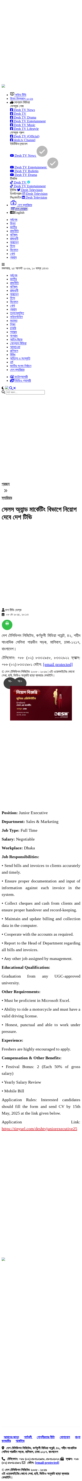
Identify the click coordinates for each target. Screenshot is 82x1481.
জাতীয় (13, 227)
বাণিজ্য (13, 235)
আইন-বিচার (16, 339)
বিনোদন (14, 250)
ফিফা (13, 223)
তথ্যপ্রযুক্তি (17, 313)
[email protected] (58, 664)
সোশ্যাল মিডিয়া (18, 343)
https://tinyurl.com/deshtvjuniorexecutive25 (39, 1128)
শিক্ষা (12, 324)
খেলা (12, 253)
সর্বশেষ (13, 219)
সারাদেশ (14, 242)
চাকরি (13, 328)
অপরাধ (13, 336)
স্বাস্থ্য (13, 332)
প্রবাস (13, 257)
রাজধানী (14, 238)
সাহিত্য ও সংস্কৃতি (20, 358)
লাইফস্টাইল (16, 317)
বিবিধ (12, 354)
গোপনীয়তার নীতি (46, 1437)
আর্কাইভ (20, 1441)
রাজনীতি (14, 231)
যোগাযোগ (65, 1437)
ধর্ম (11, 362)
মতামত (13, 320)
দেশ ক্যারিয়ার (17, 369)
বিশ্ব (12, 246)
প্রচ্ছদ (6, 484)
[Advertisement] (41, 42)
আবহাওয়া (15, 347)
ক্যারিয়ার (7, 498)
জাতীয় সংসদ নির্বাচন (20, 366)
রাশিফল (14, 351)
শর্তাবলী (28, 1437)
